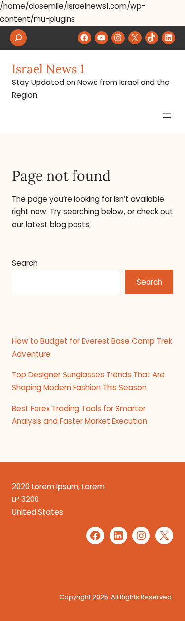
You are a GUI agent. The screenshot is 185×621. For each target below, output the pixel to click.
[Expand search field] (18, 37)
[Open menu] (167, 116)
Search (24, 263)
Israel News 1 (48, 69)
